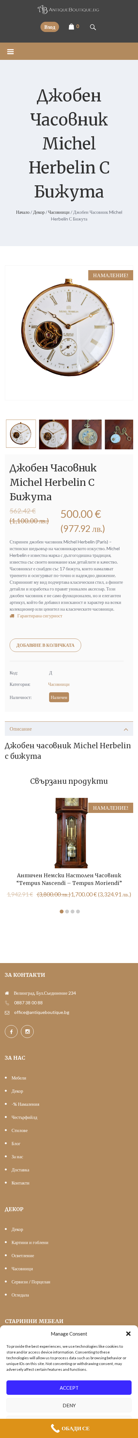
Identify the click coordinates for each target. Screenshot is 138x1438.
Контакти (21, 1182)
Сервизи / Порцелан (31, 1281)
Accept (69, 1388)
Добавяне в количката (45, 645)
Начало (23, 212)
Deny (69, 1405)
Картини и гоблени (30, 1242)
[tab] (69, 728)
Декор (39, 212)
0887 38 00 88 (28, 1002)
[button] (128, 1333)
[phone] (7, 1003)
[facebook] (11, 1031)
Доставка (20, 1169)
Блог (16, 1143)
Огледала (20, 1294)
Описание (21, 729)
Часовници (59, 212)
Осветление (23, 1255)
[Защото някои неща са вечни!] (69, 12)
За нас (17, 1156)
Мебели (19, 1078)
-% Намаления (25, 1104)
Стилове (20, 1130)
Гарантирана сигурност (39, 615)
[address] (7, 993)
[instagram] (27, 1031)
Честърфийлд (24, 1117)
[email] (7, 1012)
